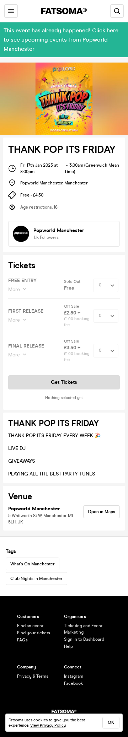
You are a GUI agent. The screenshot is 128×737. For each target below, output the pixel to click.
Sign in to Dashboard (84, 639)
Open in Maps (101, 511)
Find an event (30, 625)
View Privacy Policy (48, 725)
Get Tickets (64, 382)
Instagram (73, 676)
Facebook (73, 683)
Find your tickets (33, 632)
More (14, 289)
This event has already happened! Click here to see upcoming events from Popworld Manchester (61, 39)
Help (68, 646)
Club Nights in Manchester (36, 578)
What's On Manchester (32, 563)
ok (111, 722)
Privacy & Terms (32, 676)
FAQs (22, 640)
